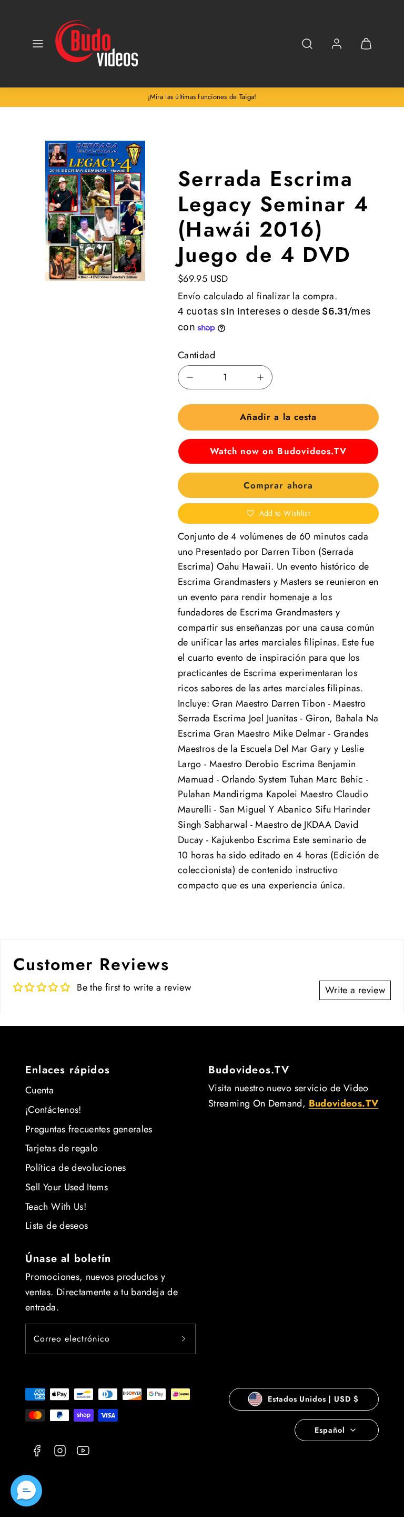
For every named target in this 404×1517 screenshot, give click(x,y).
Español (330, 1430)
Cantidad (196, 355)
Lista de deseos (56, 1225)
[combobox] (307, 49)
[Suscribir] (183, 1339)
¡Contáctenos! (53, 1110)
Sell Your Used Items (66, 1187)
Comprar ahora (278, 485)
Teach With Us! (55, 1206)
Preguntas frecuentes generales (89, 1129)
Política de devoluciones (75, 1168)
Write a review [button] (355, 990)
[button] (37, 43)
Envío (189, 296)
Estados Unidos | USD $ (313, 1399)
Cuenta (39, 1090)
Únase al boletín (68, 1258)
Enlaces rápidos (67, 1070)
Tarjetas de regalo (61, 1148)
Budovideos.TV (249, 1070)
